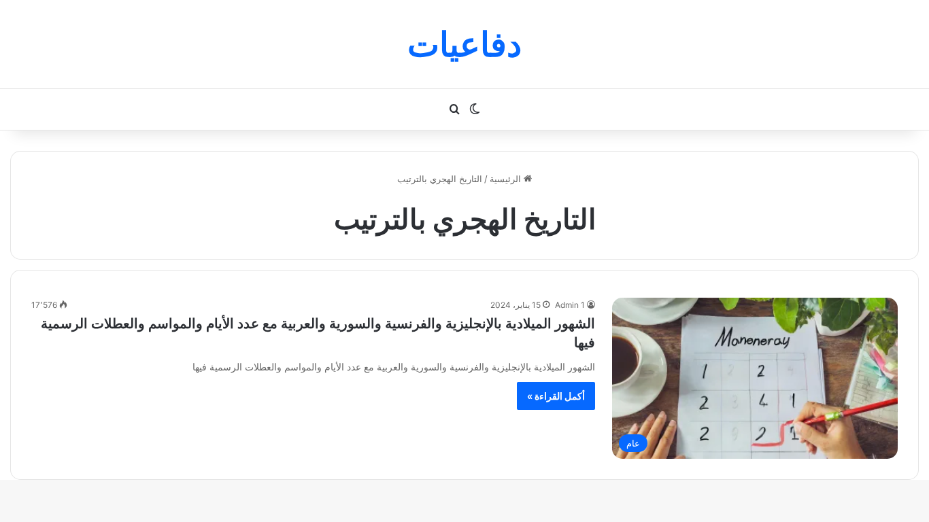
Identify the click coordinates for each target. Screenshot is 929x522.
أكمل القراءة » (556, 396)
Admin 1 (570, 305)
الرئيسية (507, 178)
